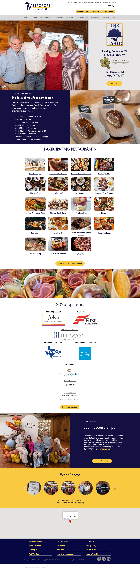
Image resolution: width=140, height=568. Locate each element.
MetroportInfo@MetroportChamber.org (34, 560)
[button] (33, 18)
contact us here (105, 449)
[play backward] (25, 487)
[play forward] (115, 487)
